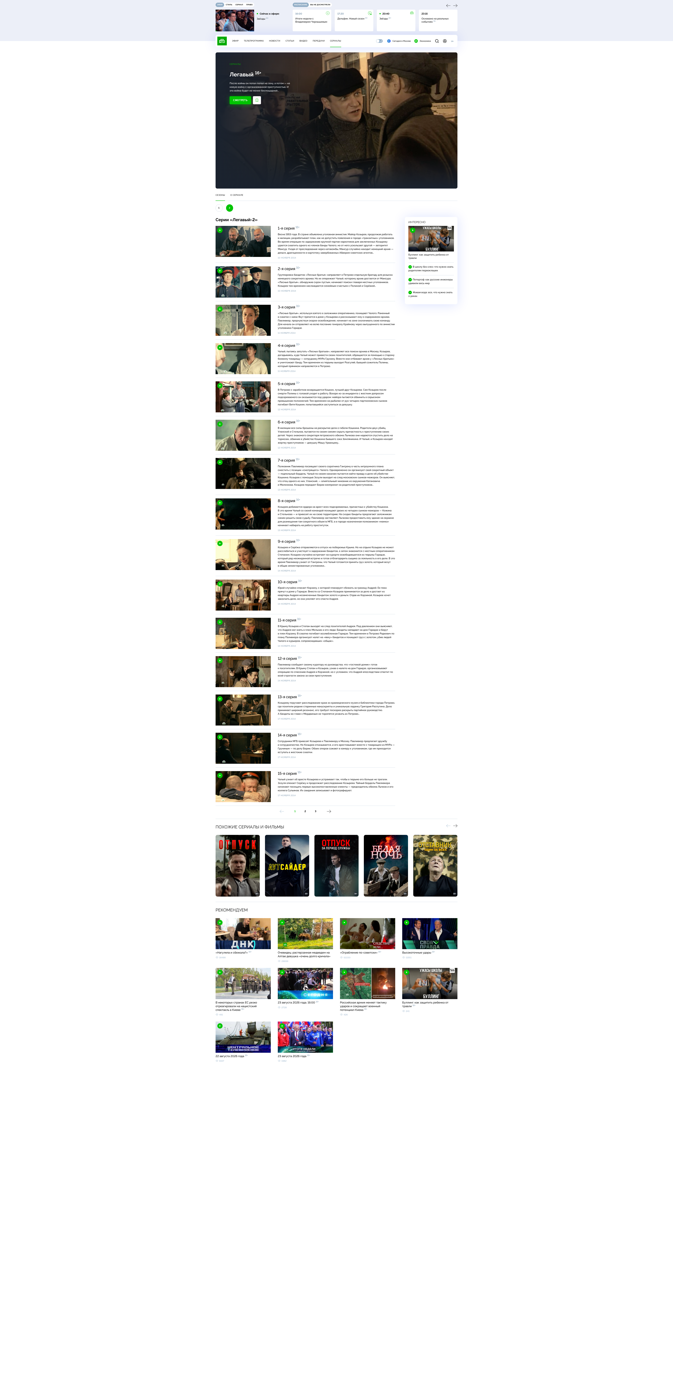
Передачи (319, 41)
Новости (274, 41)
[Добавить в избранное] (257, 100)
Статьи (289, 41)
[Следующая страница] (329, 811)
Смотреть (240, 100)
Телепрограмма (254, 41)
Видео (303, 41)
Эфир (235, 41)
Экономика (425, 41)
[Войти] (445, 41)
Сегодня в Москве (401, 41)
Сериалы (335, 41)
